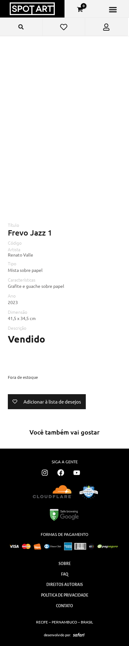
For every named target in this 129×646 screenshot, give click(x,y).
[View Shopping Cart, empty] (80, 9)
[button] (112, 9)
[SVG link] (79, 635)
